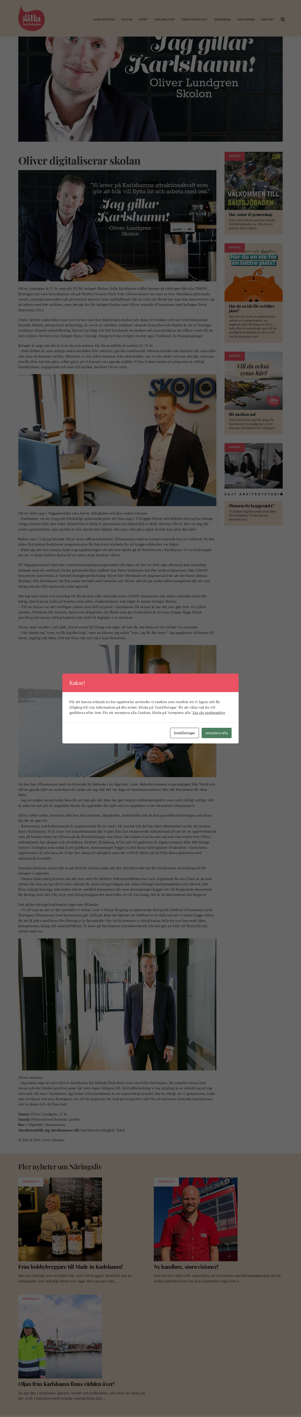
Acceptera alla (216, 732)
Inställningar (184, 732)
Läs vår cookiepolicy (209, 712)
